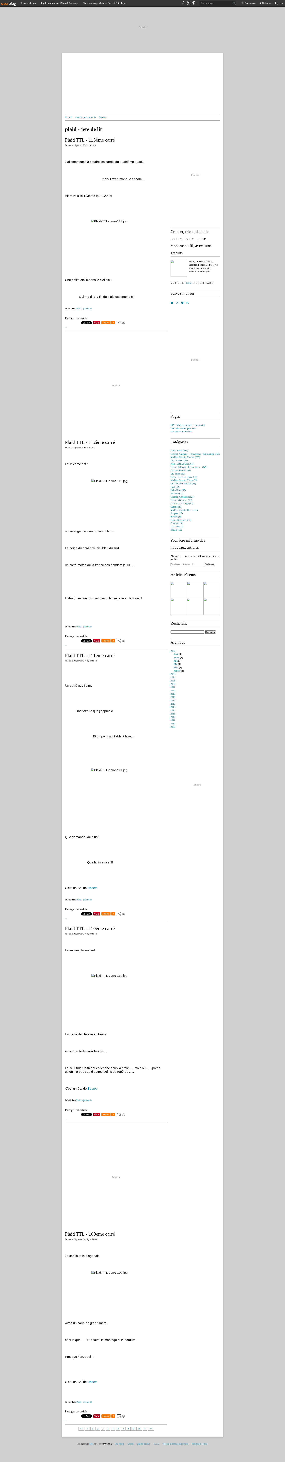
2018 (173, 697)
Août (176, 654)
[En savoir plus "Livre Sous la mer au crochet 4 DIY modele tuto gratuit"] (212, 606)
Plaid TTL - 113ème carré (90, 140)
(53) (183, 483)
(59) (184, 477)
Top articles (119, 1444)
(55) (184, 480)
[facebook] (183, 3)
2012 (173, 717)
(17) (182, 503)
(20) (181, 500)
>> (151, 1428)
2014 (173, 710)
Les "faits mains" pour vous (183, 428)
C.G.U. (157, 1444)
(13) (181, 520)
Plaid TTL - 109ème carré (90, 1234)
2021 (173, 687)
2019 (173, 694)
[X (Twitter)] (188, 3)
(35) (178, 490)
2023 (173, 680)
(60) (178, 474)
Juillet (176, 657)
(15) (176, 516)
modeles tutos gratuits (85, 117)
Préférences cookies (199, 1444)
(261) (195, 454)
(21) (177, 493)
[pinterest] (194, 3)
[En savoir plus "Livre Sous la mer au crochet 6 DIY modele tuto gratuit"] (179, 606)
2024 (173, 677)
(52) (175, 487)
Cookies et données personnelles (176, 1444)
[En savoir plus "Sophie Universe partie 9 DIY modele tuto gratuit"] (195, 590)
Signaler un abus (143, 1444)
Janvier (177, 671)
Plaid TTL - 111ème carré (90, 655)
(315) (179, 450)
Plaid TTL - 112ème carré (90, 442)
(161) (182, 464)
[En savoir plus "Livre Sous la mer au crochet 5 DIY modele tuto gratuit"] (195, 606)
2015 (173, 707)
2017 (173, 700)
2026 (173, 651)
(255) (185, 457)
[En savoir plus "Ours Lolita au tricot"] (179, 590)
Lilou (188, 283)
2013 (173, 714)
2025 (173, 674)
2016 (173, 704)
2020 (173, 690)
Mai (175, 664)
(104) (181, 470)
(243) (179, 460)
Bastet (92, 888)
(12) (176, 530)
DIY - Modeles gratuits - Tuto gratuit (188, 425)
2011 (173, 720)
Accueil (68, 117)
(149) (189, 467)
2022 (173, 684)
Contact (102, 117)
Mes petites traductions (181, 431)
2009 (173, 727)
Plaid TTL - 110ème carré (90, 928)
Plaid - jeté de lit (84, 308)
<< (81, 1428)
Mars (176, 667)
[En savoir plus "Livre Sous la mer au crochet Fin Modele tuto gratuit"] (212, 590)
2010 (173, 723)
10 (139, 1428)
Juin (176, 661)
